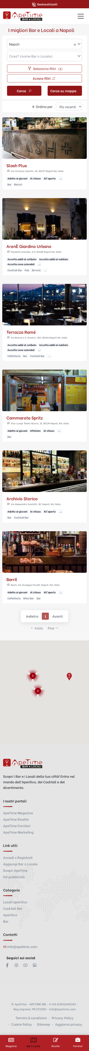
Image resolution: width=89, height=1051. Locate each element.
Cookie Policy (21, 1024)
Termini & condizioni (31, 1017)
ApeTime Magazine (18, 812)
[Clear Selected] (75, 44)
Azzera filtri (42, 78)
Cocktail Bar (12, 908)
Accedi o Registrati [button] (17, 857)
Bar (5, 921)
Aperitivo (10, 914)
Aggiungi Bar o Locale (20, 863)
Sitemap (43, 1024)
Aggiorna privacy (68, 1024)
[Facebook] (7, 965)
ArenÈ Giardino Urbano (28, 246)
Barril (11, 579)
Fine (51, 627)
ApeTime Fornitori (16, 825)
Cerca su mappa (63, 90)
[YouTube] (25, 965)
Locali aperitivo (15, 901)
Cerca (22, 90)
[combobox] (44, 44)
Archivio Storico (22, 498)
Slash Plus (16, 165)
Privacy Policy (62, 1017)
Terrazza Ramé (21, 332)
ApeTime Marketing (18, 832)
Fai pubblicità (14, 876)
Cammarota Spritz (24, 418)
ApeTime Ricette (16, 819)
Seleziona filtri (47, 68)
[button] (69, 676)
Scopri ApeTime (15, 870)
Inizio (39, 627)
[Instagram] (16, 965)
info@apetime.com (22, 946)
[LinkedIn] (34, 965)
